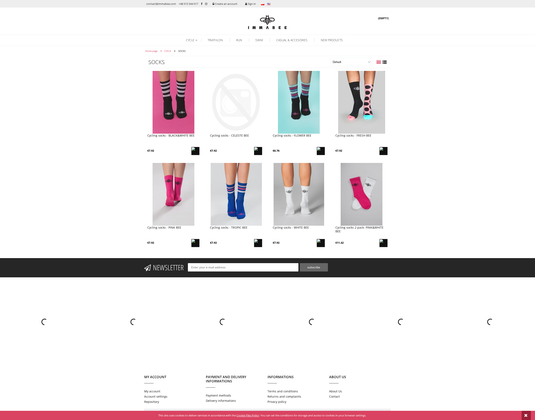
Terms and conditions (283, 391)
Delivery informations (221, 401)
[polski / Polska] (262, 4)
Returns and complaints (284, 396)
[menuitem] (193, 40)
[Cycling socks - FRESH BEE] (361, 102)
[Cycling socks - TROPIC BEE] (236, 194)
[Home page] (267, 22)
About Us (335, 391)
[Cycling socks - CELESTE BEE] (236, 102)
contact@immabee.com (161, 4)
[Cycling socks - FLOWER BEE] (299, 102)
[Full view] (384, 62)
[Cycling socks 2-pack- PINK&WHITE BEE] (361, 194)
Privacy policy (277, 402)
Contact (334, 396)
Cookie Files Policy (248, 415)
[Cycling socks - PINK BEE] (173, 194)
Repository (151, 402)
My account (152, 391)
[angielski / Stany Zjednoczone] (268, 4)
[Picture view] (379, 62)
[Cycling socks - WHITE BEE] (299, 194)
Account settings (155, 396)
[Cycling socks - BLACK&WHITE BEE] (173, 102)
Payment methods (218, 395)
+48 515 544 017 (188, 4)
